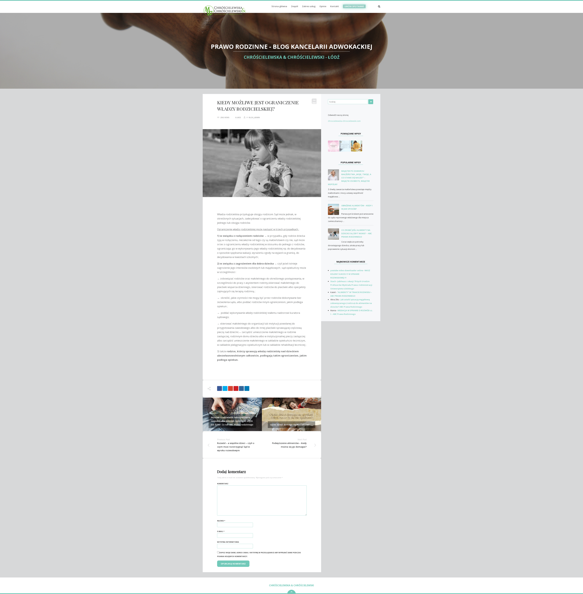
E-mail (220, 531)
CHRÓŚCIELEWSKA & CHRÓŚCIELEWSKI (291, 585)
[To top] (291, 592)
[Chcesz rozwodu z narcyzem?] (345, 145)
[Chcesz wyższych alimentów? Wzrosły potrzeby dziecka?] (356, 145)
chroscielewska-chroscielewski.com (344, 121)
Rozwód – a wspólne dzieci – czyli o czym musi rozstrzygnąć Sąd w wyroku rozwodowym (235, 447)
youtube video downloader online (346, 270)
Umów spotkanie (354, 6)
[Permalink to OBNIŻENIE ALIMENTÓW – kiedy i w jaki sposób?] (334, 209)
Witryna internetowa (228, 542)
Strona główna (279, 6)
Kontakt (334, 6)
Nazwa (221, 521)
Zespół (294, 6)
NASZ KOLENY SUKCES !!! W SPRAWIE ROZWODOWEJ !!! (350, 274)
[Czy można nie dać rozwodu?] (333, 145)
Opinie (322, 6)
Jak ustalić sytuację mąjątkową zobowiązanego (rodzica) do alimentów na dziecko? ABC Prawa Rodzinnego (351, 303)
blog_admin (254, 117)
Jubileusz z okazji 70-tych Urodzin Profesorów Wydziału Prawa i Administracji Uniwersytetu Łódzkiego (351, 285)
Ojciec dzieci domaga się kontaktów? (289, 424)
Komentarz (222, 483)
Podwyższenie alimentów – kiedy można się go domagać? (289, 445)
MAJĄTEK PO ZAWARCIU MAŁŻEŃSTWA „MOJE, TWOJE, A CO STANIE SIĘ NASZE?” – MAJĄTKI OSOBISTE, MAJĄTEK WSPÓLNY (349, 178)
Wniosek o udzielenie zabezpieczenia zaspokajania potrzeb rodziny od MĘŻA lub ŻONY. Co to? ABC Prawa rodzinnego (232, 421)
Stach (333, 281)
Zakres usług (308, 6)
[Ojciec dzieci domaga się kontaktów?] (291, 414)
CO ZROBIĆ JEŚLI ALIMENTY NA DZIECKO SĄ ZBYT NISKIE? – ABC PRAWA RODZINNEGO (356, 233)
